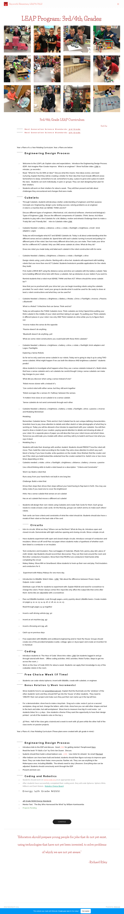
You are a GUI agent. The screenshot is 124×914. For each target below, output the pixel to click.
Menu (118, 4)
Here (94, 747)
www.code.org (50, 780)
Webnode (117, 907)
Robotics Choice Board (54, 786)
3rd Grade (74, 129)
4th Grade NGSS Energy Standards (37, 801)
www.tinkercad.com (53, 691)
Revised (99, 754)
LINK (96, 166)
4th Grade (75, 133)
